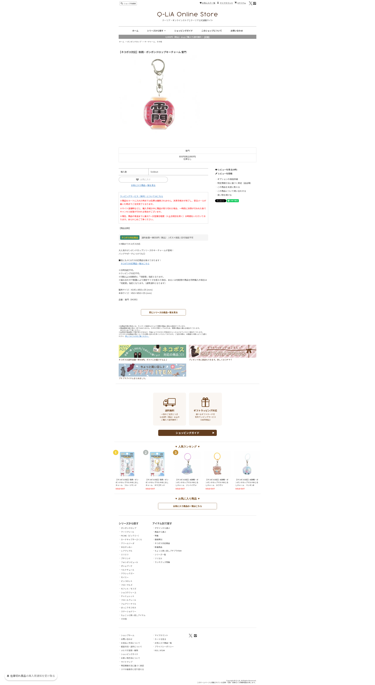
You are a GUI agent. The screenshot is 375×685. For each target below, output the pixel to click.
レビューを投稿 (225, 173)
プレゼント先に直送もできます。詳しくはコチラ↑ (210, 359)
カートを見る (160, 639)
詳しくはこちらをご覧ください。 (137, 336)
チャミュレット (127, 596)
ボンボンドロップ (134, 41)
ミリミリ (125, 554)
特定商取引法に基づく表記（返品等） (234, 183)
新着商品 (158, 547)
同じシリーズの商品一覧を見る (163, 312)
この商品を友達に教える (228, 186)
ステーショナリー (128, 611)
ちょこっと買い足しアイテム (133, 615)
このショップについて (211, 30)
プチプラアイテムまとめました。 (133, 378)
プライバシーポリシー (164, 646)
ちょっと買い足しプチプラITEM (168, 550)
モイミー (125, 577)
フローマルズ (126, 584)
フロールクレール (128, 600)
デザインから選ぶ (162, 528)
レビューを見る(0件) (227, 169)
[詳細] (207, 36)
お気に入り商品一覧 (163, 642)
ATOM (162, 650)
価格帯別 (158, 539)
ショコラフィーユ (128, 592)
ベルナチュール (127, 569)
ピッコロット (126, 581)
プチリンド (126, 558)
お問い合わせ (237, 30)
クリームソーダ (127, 543)
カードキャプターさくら (131, 539)
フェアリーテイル (128, 603)
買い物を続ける (224, 194)
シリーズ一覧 (160, 554)
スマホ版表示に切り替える (132, 669)
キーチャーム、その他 (153, 41)
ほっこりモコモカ (128, 607)
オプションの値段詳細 (227, 179)
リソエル (158, 558)
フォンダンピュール (129, 562)
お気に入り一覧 (208, 2)
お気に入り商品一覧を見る (143, 185)
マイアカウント (226, 2)
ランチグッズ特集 (162, 562)
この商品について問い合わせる (231, 190)
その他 (124, 618)
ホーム (135, 30)
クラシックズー (127, 573)
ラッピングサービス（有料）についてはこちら (141, 196)
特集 (156, 535)
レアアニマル (126, 550)
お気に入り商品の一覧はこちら (187, 506)
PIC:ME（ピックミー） (130, 535)
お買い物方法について (130, 658)
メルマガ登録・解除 (129, 650)
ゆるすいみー (126, 547)
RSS (156, 650)
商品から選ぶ (160, 531)
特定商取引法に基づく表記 (132, 665)
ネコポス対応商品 (162, 543)
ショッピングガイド (183, 30)
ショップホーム (127, 635)
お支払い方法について (130, 642)
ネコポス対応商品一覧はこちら (135, 263)
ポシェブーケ (126, 566)
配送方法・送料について (131, 646)
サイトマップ (126, 661)
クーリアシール (127, 531)
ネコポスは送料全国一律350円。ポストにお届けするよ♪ (143, 359)
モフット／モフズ (128, 588)
